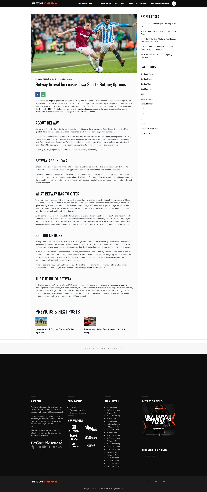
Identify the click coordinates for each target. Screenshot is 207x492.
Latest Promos (149, 456)
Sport (143, 123)
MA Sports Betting (113, 427)
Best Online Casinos (159, 3)
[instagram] (172, 482)
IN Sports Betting (113, 416)
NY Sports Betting (113, 438)
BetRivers (66, 109)
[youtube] (164, 481)
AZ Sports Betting (113, 407)
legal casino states (90, 267)
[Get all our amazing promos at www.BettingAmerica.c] (155, 371)
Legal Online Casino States (111, 3)
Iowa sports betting (43, 100)
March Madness (147, 104)
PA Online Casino (113, 463)
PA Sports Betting (113, 444)
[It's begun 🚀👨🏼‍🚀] (17, 371)
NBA (142, 108)
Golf (142, 94)
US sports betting (124, 106)
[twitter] (156, 481)
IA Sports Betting (113, 418)
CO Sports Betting (113, 410)
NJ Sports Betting (113, 435)
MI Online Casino (113, 458)
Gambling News (147, 89)
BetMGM (49, 109)
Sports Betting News (149, 128)
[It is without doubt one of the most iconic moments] (51, 371)
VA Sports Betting (113, 449)
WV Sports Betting (113, 452)
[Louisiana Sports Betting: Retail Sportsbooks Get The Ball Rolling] (90, 325)
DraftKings (39, 109)
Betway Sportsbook (88, 112)
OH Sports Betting (113, 441)
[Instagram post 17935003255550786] (189, 371)
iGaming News (146, 99)
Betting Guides (147, 74)
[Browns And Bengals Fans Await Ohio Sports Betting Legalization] (41, 325)
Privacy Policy (74, 407)
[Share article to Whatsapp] (43, 94)
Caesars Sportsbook (82, 109)
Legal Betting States (85, 3)
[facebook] (148, 481)
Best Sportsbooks (137, 3)
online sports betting (118, 285)
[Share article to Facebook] (37, 94)
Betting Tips (146, 84)
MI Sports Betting (113, 432)
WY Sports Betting (113, 455)
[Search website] (174, 3)
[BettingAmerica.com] (44, 3)
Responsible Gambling (78, 413)
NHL (142, 118)
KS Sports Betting (113, 421)
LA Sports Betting (113, 424)
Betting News (146, 79)
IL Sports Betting (113, 413)
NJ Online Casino (113, 460)
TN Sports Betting (113, 446)
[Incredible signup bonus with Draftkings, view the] (121, 371)
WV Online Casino (113, 466)
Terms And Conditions (77, 410)
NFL (142, 113)
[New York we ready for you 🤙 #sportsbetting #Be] (86, 371)
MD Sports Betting (114, 430)
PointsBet (57, 109)
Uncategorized (147, 133)
